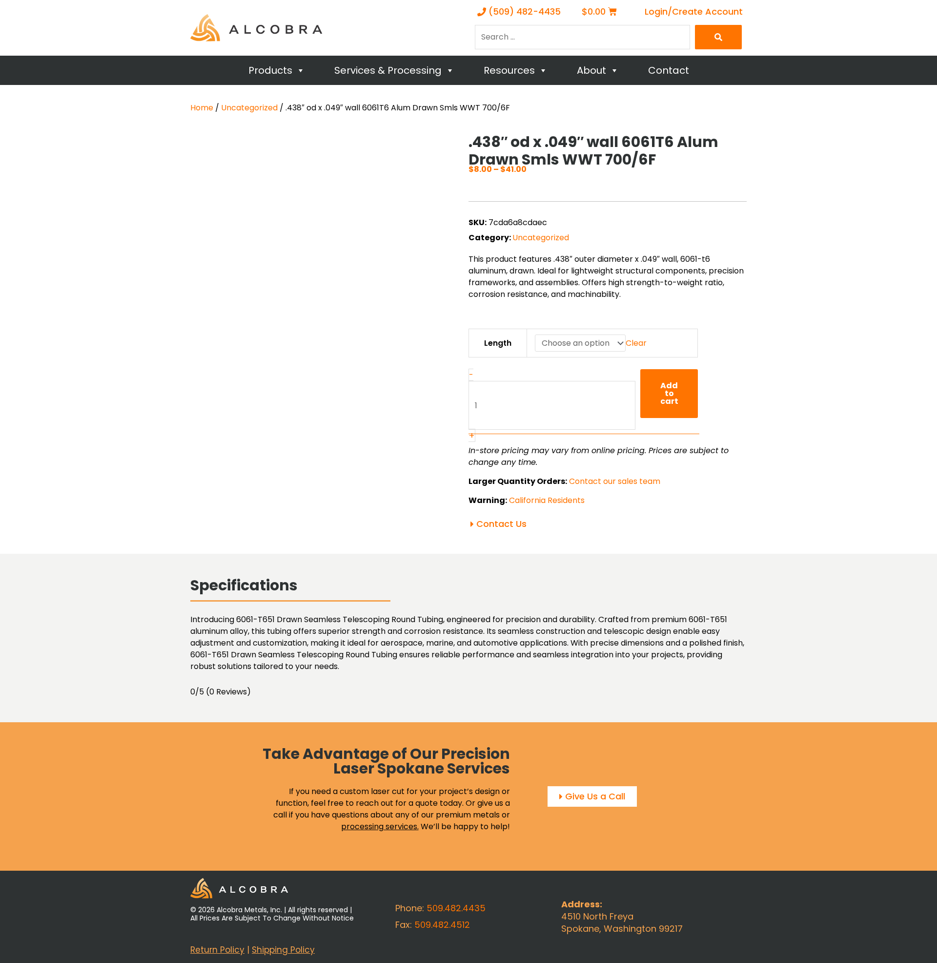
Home (201, 107)
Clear (636, 343)
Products (270, 70)
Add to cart (669, 393)
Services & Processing (388, 70)
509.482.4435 (456, 908)
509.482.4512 (442, 925)
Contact (668, 70)
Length (497, 343)
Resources (509, 70)
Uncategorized (249, 107)
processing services (379, 826)
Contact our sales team (614, 481)
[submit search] (718, 37)
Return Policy (217, 950)
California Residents (547, 500)
